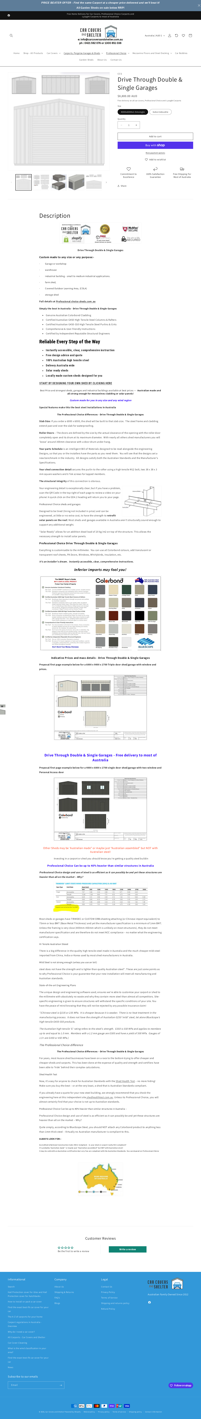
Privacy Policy (108, 1292)
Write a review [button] (127, 1249)
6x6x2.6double (160, 112)
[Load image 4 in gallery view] (76, 182)
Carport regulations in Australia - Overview (24, 1324)
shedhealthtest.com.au (100, 1097)
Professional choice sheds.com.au (76, 301)
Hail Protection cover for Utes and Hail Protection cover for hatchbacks (27, 1294)
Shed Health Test (125, 1081)
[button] (11, 35)
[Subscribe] (60, 1385)
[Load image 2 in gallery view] (41, 182)
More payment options (155, 153)
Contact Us (106, 1286)
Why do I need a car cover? (21, 1331)
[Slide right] (106, 182)
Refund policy (89, 1412)
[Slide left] (11, 182)
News (10, 1367)
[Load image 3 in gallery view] (59, 182)
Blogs (57, 1303)
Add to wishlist (157, 159)
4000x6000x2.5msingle (133, 112)
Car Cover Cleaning (17, 1342)
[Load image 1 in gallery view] (24, 182)
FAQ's (57, 1297)
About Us (59, 1286)
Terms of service (119, 1412)
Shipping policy (135, 1412)
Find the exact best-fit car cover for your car (28, 1309)
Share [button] (124, 185)
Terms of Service (109, 1297)
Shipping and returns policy (115, 1303)
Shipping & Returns (64, 1292)
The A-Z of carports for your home (25, 1316)
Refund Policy (108, 1308)
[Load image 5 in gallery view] (94, 182)
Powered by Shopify (73, 1412)
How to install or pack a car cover (25, 1301)
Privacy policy (104, 1412)
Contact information (153, 1412)
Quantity (121, 119)
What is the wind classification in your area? (27, 1350)
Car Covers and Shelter (54, 1412)
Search (11, 1286)
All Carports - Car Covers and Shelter (26, 1337)
